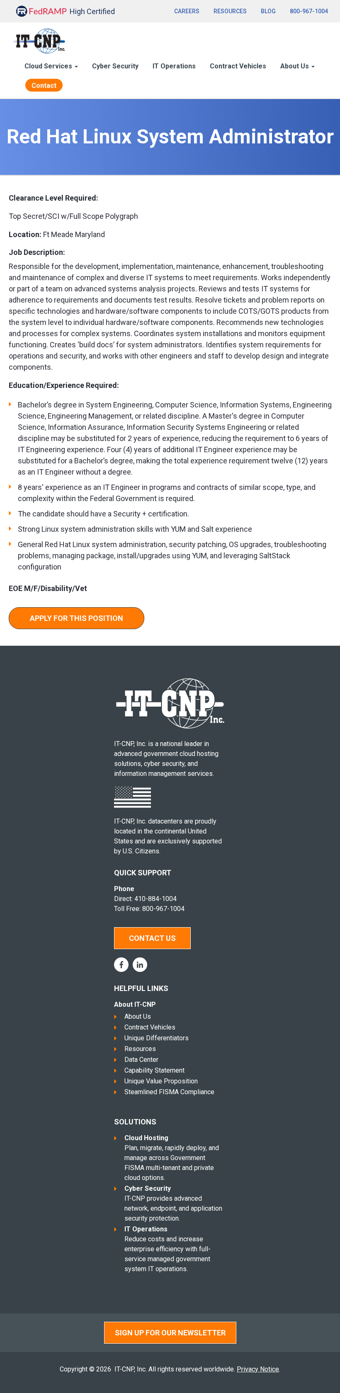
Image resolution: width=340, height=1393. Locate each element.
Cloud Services (49, 66)
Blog (268, 11)
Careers (186, 11)
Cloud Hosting (146, 1138)
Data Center (141, 1060)
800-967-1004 (309, 11)
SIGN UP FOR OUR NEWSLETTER (170, 1332)
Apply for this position (76, 618)
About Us (137, 1016)
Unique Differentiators (156, 1038)
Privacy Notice (258, 1369)
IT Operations (174, 66)
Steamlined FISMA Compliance (169, 1092)
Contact (44, 86)
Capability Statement (154, 1070)
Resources (230, 11)
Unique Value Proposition (161, 1081)
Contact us (152, 938)
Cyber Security (115, 66)
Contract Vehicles (238, 66)
